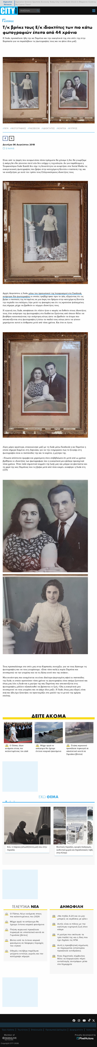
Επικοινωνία (36, 1030)
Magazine (83, 2)
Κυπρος (9, 21)
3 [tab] (13, 801)
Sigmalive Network (7, 3)
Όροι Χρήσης (8, 1030)
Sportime (36, 2)
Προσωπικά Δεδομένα (56, 1030)
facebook (34, 128)
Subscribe (91, 1030)
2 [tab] (9, 801)
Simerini (28, 2)
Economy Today (48, 2)
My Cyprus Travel (23, 4)
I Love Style (65, 2)
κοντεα (62, 128)
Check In (75, 2)
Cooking (92, 2)
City (57, 2)
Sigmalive (19, 2)
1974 (6, 128)
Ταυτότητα (23, 1030)
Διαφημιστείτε (76, 1030)
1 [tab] (5, 801)
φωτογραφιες (18, 128)
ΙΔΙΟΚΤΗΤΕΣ (49, 128)
